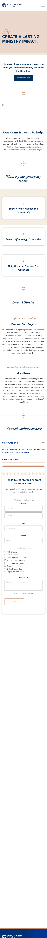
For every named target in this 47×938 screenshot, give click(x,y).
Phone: (23, 535)
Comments (23, 577)
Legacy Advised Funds (15, 572)
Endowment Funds (14, 566)
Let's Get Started (23, 78)
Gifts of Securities (13, 555)
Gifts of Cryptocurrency (16, 560)
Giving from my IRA (14, 569)
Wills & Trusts (12, 552)
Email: (23, 523)
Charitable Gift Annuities (16, 557)
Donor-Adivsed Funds (15, 563)
